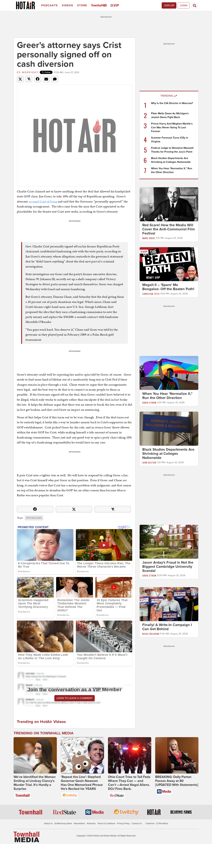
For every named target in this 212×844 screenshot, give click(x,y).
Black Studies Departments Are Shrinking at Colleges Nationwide (168, 453)
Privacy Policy (123, 823)
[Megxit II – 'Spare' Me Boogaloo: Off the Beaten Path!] (169, 264)
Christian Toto (150, 293)
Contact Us (137, 823)
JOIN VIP (169, 5)
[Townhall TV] (99, 5)
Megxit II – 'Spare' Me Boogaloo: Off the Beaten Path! (168, 287)
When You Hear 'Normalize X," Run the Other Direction (167, 396)
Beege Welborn (150, 634)
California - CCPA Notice (156, 823)
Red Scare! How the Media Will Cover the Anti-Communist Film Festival (168, 229)
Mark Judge (148, 238)
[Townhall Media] (26, 836)
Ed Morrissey (28, 72)
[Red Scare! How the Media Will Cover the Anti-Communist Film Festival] (169, 204)
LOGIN (183, 5)
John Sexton (149, 462)
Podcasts (49, 5)
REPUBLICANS (34, 518)
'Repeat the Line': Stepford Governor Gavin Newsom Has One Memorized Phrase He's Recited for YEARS (82, 783)
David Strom (149, 402)
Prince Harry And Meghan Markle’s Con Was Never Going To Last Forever (172, 127)
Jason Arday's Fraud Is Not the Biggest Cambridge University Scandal (167, 566)
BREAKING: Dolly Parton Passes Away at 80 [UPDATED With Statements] (176, 781)
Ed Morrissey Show (63, 823)
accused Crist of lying (43, 201)
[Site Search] (194, 5)
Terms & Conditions (106, 823)
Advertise (91, 823)
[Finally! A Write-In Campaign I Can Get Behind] (169, 604)
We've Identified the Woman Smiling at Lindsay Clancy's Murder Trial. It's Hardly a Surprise (35, 783)
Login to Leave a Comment (74, 698)
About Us (48, 823)
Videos (67, 5)
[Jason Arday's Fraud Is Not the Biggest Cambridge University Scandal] (169, 541)
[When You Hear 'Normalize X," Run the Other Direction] (169, 373)
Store (82, 5)
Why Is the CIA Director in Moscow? (172, 103)
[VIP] (115, 5)
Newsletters (79, 823)
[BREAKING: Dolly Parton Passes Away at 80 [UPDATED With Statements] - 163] (176, 755)
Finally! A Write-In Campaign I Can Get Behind (167, 627)
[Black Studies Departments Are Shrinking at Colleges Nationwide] (169, 428)
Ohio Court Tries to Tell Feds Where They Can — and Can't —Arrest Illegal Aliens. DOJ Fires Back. (129, 783)
